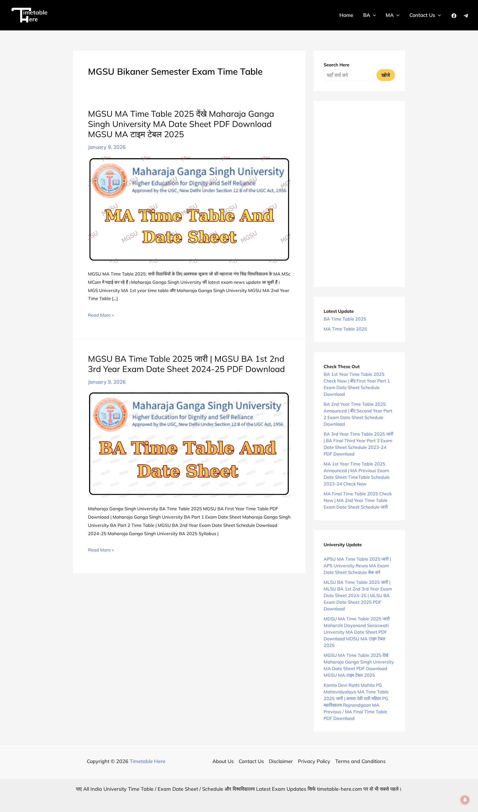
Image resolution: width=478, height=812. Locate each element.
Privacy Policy (314, 761)
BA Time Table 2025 (345, 319)
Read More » (101, 315)
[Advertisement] (359, 194)
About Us (223, 761)
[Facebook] (453, 15)
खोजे (385, 75)
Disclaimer (281, 761)
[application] (373, 15)
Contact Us (251, 761)
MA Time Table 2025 (345, 329)
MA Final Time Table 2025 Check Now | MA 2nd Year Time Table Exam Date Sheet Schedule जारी (358, 500)
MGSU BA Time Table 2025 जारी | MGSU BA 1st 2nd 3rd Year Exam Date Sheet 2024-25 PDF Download (186, 363)
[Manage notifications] (465, 799)
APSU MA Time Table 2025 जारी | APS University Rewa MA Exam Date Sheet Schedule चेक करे (357, 565)
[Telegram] (465, 15)
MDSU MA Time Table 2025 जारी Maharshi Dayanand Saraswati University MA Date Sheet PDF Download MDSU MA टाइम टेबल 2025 (357, 632)
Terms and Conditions (360, 761)
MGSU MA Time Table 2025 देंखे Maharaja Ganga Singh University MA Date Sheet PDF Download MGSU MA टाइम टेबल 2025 (181, 123)
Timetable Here (147, 761)
